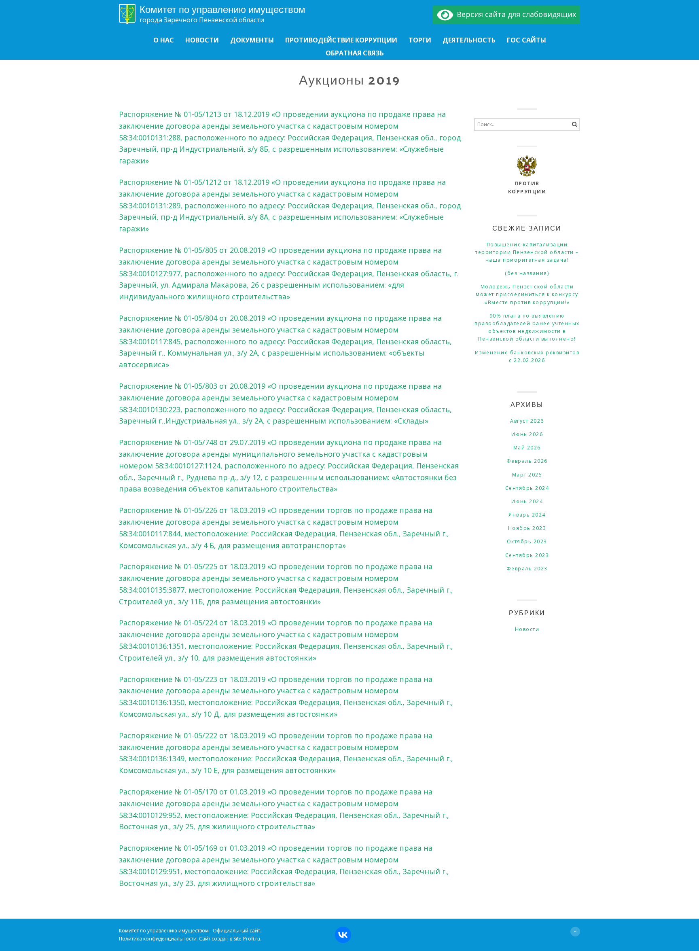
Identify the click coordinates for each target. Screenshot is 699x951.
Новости (527, 629)
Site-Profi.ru (246, 938)
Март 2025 (527, 474)
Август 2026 (527, 420)
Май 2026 (527, 447)
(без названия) (527, 273)
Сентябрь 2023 (527, 555)
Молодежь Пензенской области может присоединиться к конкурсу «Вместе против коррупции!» (527, 294)
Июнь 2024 (527, 501)
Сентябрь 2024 (527, 488)
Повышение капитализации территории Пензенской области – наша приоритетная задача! (527, 252)
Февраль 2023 (527, 568)
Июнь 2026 (527, 434)
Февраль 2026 (527, 460)
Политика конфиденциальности (158, 938)
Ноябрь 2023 (527, 528)
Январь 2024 (527, 514)
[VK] (366, 932)
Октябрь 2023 (527, 541)
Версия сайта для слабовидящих (514, 14)
